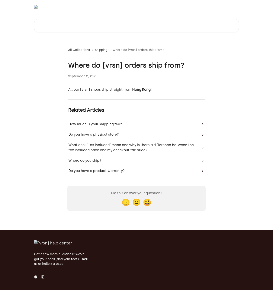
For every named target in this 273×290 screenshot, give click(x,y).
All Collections (79, 50)
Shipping (101, 50)
